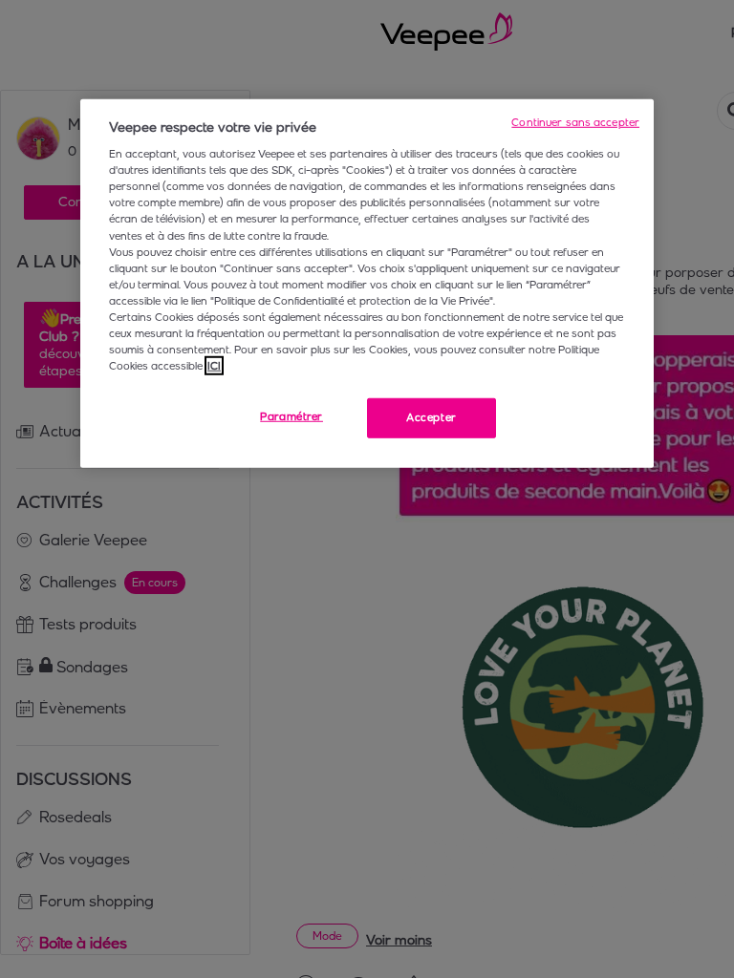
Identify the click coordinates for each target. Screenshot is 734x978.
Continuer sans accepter (575, 121)
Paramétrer (291, 416)
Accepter (431, 417)
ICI (214, 365)
